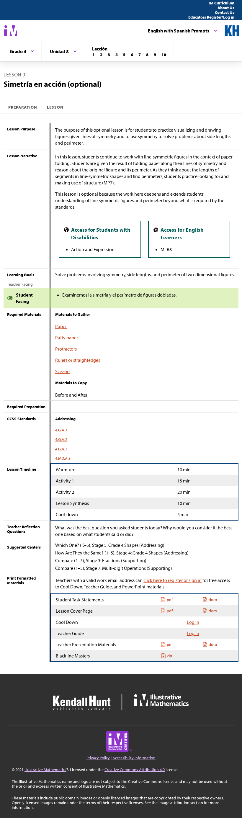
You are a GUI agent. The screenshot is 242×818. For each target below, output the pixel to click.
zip (169, 655)
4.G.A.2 (61, 439)
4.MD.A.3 (63, 458)
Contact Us (224, 12)
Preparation (22, 107)
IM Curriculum (221, 3)
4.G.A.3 (61, 448)
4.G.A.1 (61, 430)
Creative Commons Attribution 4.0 (134, 769)
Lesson (55, 107)
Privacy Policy (98, 757)
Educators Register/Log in (211, 17)
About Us (226, 7)
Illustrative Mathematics (45, 769)
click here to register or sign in (172, 580)
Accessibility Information (134, 757)
